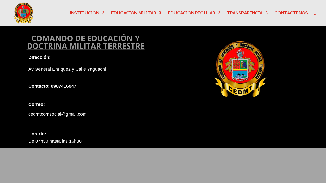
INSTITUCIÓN (84, 13)
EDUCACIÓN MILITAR (133, 13)
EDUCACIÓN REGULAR (191, 13)
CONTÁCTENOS (291, 13)
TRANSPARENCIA (244, 13)
